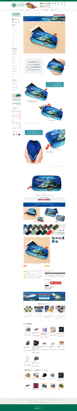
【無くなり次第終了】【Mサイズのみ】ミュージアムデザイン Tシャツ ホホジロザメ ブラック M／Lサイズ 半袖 (36, 348)
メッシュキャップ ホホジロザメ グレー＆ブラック (27, 347)
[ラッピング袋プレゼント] (16, 95)
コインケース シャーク (27, 332)
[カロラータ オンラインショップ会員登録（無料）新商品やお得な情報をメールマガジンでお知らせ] (16, 16)
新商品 (16, 19)
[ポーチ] (44, 234)
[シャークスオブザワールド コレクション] (44, 300)
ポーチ (31, 13)
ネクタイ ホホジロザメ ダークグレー (36, 363)
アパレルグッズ (27, 13)
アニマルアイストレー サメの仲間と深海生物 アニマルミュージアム (44, 333)
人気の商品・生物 (16, 21)
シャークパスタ (51, 332)
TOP (24, 13)
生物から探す (14, 48)
